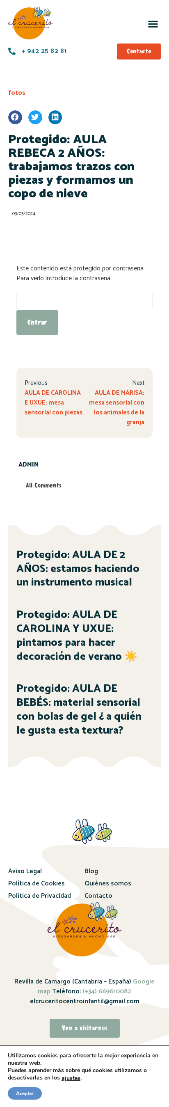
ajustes (71, 1078)
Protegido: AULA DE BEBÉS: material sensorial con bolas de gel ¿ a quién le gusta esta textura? (79, 709)
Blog (91, 871)
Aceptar (25, 1093)
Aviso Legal (25, 871)
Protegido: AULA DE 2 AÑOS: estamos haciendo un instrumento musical (77, 569)
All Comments (43, 485)
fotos (16, 92)
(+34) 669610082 (106, 991)
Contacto (98, 895)
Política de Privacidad (39, 895)
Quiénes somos (107, 883)
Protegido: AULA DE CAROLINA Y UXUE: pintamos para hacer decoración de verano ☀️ (76, 635)
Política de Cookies (36, 883)
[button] (153, 24)
